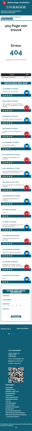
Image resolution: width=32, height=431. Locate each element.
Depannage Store (10, 389)
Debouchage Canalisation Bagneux (15, 412)
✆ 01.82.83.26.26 (16, 7)
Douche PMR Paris (10, 393)
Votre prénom (7, 300)
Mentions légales (6, 329)
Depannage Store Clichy (12, 391)
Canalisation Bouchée (12, 397)
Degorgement (9, 387)
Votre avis (6, 309)
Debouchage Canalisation (8, 12)
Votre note (6, 304)
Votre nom (6, 295)
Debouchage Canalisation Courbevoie (16, 414)
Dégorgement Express (12, 399)
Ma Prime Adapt (10, 409)
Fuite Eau (8, 401)
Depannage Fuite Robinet (12, 407)
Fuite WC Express (10, 405)
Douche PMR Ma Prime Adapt (13, 411)
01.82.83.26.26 (19, 361)
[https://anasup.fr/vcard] (16, 375)
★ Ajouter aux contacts (12, 416)
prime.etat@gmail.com (18, 358)
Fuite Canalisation (11, 403)
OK (16, 427)
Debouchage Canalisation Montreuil (11, 11)
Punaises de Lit (10, 395)
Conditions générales (23, 328)
